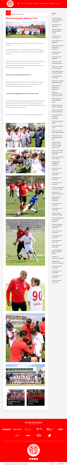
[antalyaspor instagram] (35, 459)
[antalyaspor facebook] (30, 459)
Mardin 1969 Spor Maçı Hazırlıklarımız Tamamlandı (57, 47)
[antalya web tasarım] (51, 464)
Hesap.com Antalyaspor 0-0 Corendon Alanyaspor (58, 219)
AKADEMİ (31, 3)
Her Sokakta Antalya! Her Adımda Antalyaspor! (57, 116)
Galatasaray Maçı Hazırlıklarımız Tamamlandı (56, 199)
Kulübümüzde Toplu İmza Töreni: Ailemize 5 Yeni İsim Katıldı (57, 20)
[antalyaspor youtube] (37, 459)
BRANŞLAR (46, 3)
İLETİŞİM (56, 3)
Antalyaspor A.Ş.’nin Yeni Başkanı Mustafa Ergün (57, 137)
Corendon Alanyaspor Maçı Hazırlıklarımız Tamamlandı (57, 226)
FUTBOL (26, 3)
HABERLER (52, 3)
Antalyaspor (9, 43)
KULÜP (22, 3)
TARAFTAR (41, 3)
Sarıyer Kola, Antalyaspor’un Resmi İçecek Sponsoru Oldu (57, 94)
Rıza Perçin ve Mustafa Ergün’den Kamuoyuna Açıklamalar (57, 152)
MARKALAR (36, 3)
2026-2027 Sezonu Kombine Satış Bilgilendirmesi (56, 87)
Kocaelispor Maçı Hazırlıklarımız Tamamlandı (56, 163)
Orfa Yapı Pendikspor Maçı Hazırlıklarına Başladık (57, 31)
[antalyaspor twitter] (32, 459)
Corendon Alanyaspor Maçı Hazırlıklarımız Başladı (57, 252)
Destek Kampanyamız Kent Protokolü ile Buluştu (57, 100)
